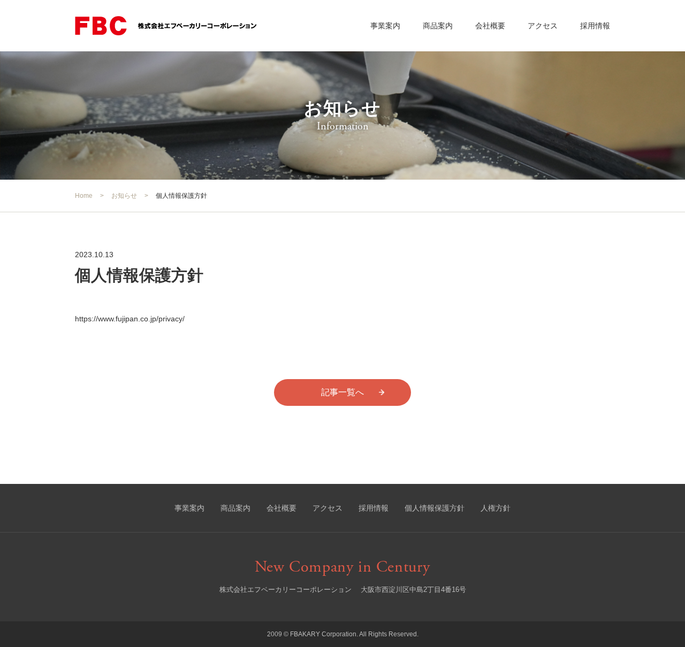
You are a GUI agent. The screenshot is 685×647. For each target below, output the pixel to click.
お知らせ (124, 195)
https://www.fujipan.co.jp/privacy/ (130, 318)
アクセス (543, 25)
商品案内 (438, 25)
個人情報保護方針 (435, 508)
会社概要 (490, 25)
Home (84, 195)
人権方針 (496, 508)
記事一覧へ (342, 392)
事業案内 (385, 25)
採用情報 (595, 25)
